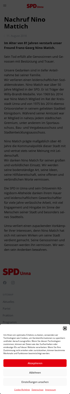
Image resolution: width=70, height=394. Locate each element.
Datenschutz (37, 389)
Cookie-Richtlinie (22, 389)
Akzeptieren (35, 363)
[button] (65, 328)
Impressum (50, 389)
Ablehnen (35, 372)
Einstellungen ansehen (35, 382)
